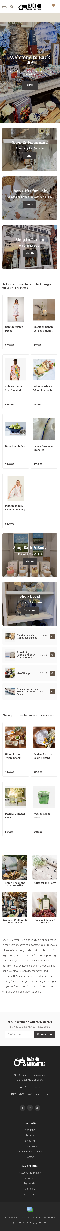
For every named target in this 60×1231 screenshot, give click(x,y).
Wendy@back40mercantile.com (31, 1094)
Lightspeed (17, 1222)
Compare (30, 1188)
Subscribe (46, 1034)
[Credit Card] (30, 1209)
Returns (30, 1135)
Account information (30, 1172)
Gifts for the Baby (41, 856)
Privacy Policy (30, 1146)
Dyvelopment (41, 1222)
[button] (2, 72)
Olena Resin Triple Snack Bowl (13, 757)
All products (30, 1194)
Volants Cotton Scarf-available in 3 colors (14, 390)
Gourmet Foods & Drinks (42, 895)
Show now (30, 610)
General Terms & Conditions (30, 1151)
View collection (14, 288)
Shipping (30, 1140)
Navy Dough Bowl (15, 446)
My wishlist (30, 1183)
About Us (30, 1130)
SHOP (30, 85)
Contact (30, 1156)
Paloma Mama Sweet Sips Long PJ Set (15, 509)
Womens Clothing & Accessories (13, 895)
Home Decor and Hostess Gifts (11, 858)
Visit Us (30, 253)
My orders (30, 1178)
